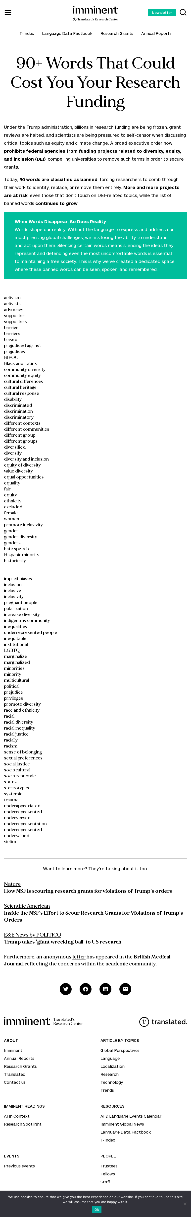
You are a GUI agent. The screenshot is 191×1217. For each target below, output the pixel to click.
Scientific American (27, 905)
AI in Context (17, 1116)
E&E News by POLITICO (32, 934)
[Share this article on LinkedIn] (105, 989)
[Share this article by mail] (125, 989)
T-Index (26, 33)
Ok (97, 1210)
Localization (112, 1066)
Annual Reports (156, 33)
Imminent (13, 1050)
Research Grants (116, 33)
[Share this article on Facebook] (86, 989)
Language (110, 1058)
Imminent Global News (122, 1124)
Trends (107, 1090)
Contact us (15, 1082)
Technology (111, 1082)
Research (109, 1074)
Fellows (107, 1173)
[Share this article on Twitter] (66, 989)
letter (79, 956)
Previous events (19, 1165)
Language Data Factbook (67, 33)
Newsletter (162, 12)
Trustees (108, 1165)
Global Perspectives (120, 1050)
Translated (14, 1074)
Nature (12, 883)
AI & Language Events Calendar (130, 1116)
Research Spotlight (23, 1124)
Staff (105, 1181)
